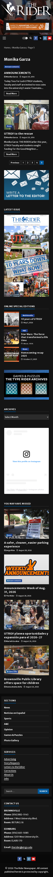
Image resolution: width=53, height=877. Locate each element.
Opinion (8, 729)
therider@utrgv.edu (21, 847)
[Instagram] (45, 38)
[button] (4, 38)
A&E (24, 331)
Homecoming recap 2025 (11, 354)
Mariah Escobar (12, 641)
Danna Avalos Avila (14, 687)
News (9, 126)
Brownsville (12, 672)
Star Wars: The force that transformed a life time (11, 336)
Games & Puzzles (13, 735)
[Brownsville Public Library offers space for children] (26, 660)
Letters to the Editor (14, 767)
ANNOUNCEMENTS (17, 73)
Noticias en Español (14, 713)
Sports (7, 718)
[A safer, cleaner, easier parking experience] (26, 524)
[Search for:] (21, 791)
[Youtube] (50, 38)
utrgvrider (22, 489)
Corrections (10, 770)
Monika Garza (12, 77)
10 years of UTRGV (11, 319)
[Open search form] (31, 38)
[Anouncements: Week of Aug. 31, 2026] (26, 569)
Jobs (6, 778)
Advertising (10, 759)
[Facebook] (36, 38)
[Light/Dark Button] (25, 38)
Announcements (12, 67)
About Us (8, 774)
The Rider (10, 489)
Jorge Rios (10, 550)
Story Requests (12, 763)
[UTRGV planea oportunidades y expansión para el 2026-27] (26, 615)
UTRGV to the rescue (26, 115)
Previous (15, 162)
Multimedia (28, 315)
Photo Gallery (11, 740)
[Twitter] (40, 38)
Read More (12, 93)
